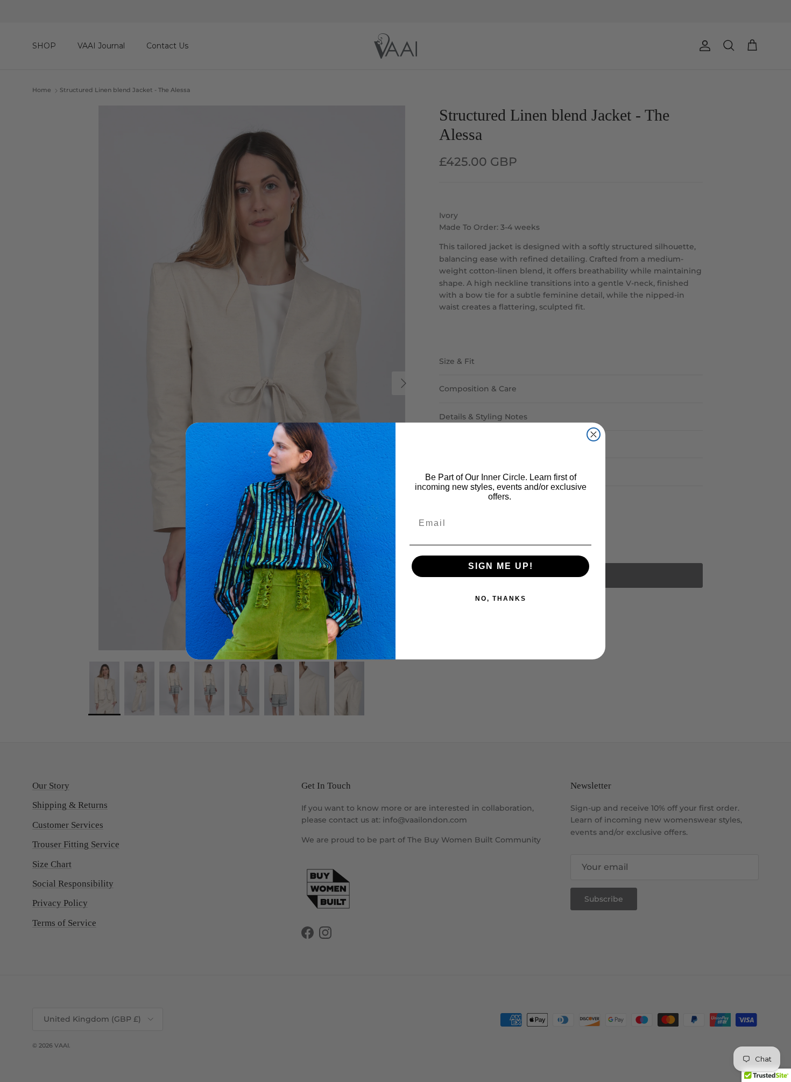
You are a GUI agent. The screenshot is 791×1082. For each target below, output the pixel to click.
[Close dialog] (593, 434)
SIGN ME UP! (500, 566)
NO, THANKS (500, 598)
